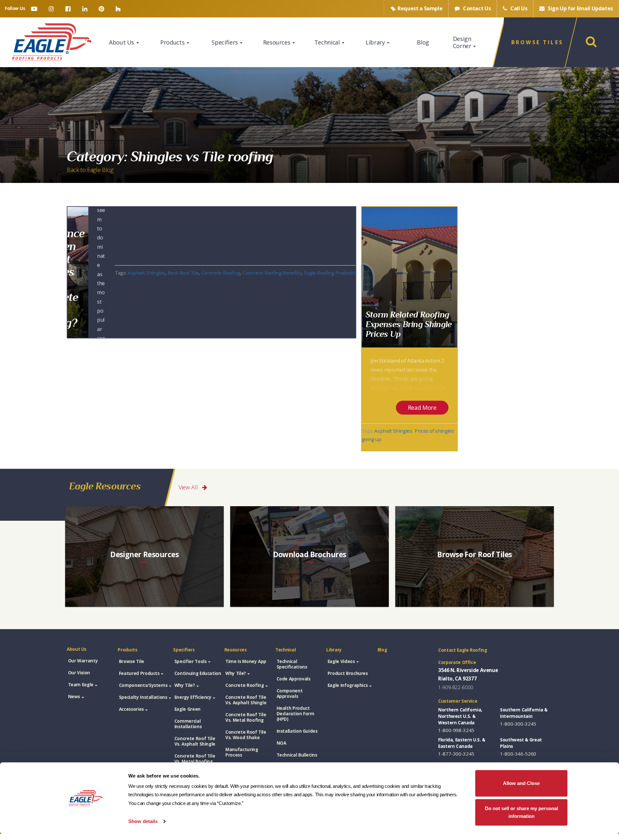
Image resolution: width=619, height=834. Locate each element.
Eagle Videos (341, 661)
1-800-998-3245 (456, 730)
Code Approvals (293, 679)
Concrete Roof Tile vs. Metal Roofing (194, 758)
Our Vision (79, 673)
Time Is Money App (245, 661)
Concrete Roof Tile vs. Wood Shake (245, 734)
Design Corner (463, 42)
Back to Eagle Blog (90, 170)
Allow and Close (521, 783)
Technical (327, 42)
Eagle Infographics (348, 685)
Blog (423, 42)
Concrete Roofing (220, 272)
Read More (422, 407)
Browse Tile (131, 661)
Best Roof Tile (183, 272)
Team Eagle (80, 685)
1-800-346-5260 (518, 753)
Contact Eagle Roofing (462, 650)
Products (173, 42)
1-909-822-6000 (455, 687)
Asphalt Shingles (146, 272)
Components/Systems (143, 685)
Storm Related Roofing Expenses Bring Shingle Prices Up (409, 323)
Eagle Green (187, 709)
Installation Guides (297, 731)
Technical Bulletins (297, 755)
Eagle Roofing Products (330, 272)
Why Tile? (184, 685)
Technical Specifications (292, 664)
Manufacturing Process (241, 752)
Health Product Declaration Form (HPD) (295, 713)
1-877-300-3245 (456, 753)
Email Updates (580, 8)
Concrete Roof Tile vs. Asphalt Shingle (194, 741)
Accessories (131, 709)
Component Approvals (290, 693)
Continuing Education (197, 673)
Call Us (518, 8)
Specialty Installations (143, 697)
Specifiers (225, 42)
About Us (122, 42)
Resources (277, 42)
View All (189, 487)
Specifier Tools (190, 661)
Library (376, 42)
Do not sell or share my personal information (521, 812)
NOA (281, 743)
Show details (143, 821)
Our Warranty (83, 661)
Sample (420, 8)
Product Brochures (348, 673)
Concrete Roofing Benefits (271, 272)
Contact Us (476, 8)
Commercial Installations (187, 723)
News (74, 696)
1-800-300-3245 (518, 723)
